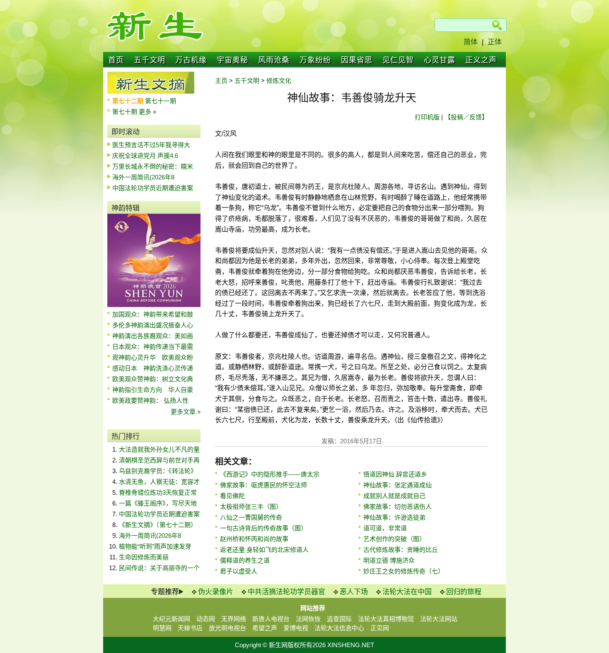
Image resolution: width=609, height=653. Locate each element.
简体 (471, 42)
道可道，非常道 (385, 528)
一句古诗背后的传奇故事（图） (263, 528)
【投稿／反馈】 (466, 117)
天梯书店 (190, 627)
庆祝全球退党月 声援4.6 (145, 155)
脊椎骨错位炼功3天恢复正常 (158, 492)
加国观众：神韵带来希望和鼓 (152, 314)
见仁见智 (398, 60)
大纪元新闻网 (171, 618)
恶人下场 (354, 592)
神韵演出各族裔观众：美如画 (152, 335)
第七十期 (125, 111)
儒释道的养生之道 (245, 560)
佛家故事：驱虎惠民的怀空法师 (263, 485)
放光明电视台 (227, 627)
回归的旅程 (463, 592)
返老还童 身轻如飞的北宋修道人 (264, 549)
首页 (116, 60)
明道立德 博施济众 (389, 560)
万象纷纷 (315, 60)
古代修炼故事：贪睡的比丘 (400, 549)
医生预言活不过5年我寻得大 (151, 144)
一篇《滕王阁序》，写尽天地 (158, 503)
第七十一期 (160, 100)
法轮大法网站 (438, 618)
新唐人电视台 (271, 618)
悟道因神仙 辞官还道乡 (395, 474)
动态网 (205, 618)
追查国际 (339, 618)
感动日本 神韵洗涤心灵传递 (152, 368)
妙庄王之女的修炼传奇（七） (403, 571)
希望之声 (264, 627)
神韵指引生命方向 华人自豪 (152, 389)
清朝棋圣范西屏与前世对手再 (159, 460)
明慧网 (162, 627)
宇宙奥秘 (232, 60)
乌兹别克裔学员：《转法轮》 (158, 470)
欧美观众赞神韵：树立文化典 (152, 378)
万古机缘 (191, 60)
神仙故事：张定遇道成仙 (397, 485)
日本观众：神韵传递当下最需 (152, 346)
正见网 (379, 627)
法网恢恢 (308, 618)
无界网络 (233, 618)
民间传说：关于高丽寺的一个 (159, 567)
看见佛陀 (232, 495)
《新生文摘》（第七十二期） (158, 524)
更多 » (147, 111)
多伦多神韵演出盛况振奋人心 (152, 325)
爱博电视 (295, 627)
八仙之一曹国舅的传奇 (251, 517)
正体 (495, 42)
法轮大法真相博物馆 (386, 618)
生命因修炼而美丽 (144, 557)
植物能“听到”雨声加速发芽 (155, 546)
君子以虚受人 (238, 571)
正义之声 (481, 60)
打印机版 (427, 117)
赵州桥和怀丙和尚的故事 (254, 538)
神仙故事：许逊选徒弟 (394, 517)
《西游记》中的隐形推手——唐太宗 (269, 474)
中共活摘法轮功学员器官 (286, 592)
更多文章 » (186, 411)
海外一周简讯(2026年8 (143, 177)
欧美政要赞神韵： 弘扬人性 (150, 400)
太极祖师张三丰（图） (251, 506)
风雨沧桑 (274, 60)
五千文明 (149, 60)
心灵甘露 (439, 60)
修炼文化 (278, 80)
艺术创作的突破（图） (394, 538)
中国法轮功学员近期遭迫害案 (152, 187)
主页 (221, 80)
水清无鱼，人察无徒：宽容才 (159, 481)
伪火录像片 (215, 592)
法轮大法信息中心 (339, 627)
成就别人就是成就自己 (394, 495)
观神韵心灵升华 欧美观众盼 (152, 357)
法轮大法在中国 (407, 592)
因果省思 (356, 60)
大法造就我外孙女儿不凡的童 (159, 449)
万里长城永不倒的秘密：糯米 (152, 166)
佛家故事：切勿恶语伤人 (397, 506)
